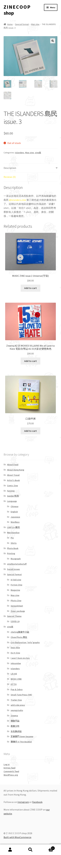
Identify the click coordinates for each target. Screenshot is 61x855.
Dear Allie (15, 647)
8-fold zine (16, 579)
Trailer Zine (16, 700)
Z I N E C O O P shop (17, 10)
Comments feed (11, 771)
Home (10, 24)
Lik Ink (14, 673)
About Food (12, 464)
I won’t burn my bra (20, 658)
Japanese (15, 517)
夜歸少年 (15, 726)
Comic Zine (12, 485)
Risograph (16, 558)
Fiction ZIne (16, 584)
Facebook (37, 802)
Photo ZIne (16, 600)
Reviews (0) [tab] (10, 176)
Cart (47, 847)
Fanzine (11, 490)
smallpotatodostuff (17, 564)
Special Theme (14, 616)
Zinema (14, 715)
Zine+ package (18, 611)
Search (30, 849)
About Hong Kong (15, 469)
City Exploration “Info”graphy (25, 642)
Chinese (14, 506)
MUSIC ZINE (16, 679)
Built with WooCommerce (17, 837)
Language (12, 501)
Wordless (15, 522)
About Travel (13, 475)
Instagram (23, 802)
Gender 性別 (13, 496)
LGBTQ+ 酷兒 (13, 527)
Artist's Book (13, 480)
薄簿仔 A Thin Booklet (21, 741)
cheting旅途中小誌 (20, 632)
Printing (11, 553)
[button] (52, 40)
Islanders (19, 152)
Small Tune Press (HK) (21, 694)
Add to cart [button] (30, 288)
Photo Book (12, 548)
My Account (10, 849)
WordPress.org (11, 775)
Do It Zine (15, 652)
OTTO (14, 684)
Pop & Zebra (17, 689)
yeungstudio (17, 710)
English (14, 511)
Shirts (14, 543)
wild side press (18, 705)
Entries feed (9, 767)
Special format (22, 24)
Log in (7, 764)
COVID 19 (15, 621)
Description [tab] (10, 167)
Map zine (35, 24)
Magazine (15, 590)
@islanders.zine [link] (17, 199)
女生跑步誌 (16, 731)
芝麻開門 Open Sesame (22, 736)
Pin (12, 537)
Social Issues (13, 569)
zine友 (38, 152)
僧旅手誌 (15, 720)
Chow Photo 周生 (19, 637)
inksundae (16, 663)
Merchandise (13, 532)
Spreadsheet (17, 605)
